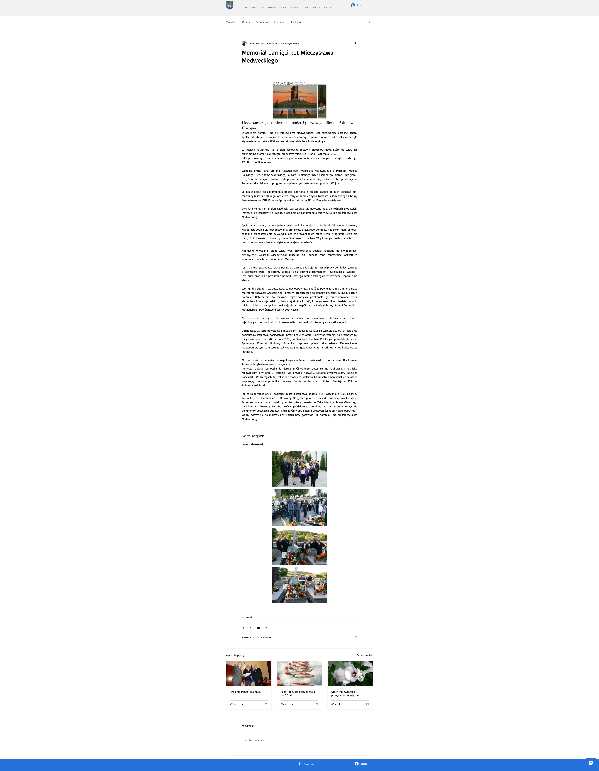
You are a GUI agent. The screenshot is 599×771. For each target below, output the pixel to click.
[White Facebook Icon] (300, 764)
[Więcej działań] (355, 43)
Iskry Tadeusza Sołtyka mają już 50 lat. (298, 693)
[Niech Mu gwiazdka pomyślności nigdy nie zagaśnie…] (350, 673)
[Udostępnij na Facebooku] (243, 627)
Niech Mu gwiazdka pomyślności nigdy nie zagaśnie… (345, 693)
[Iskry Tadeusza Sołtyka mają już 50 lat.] (299, 673)
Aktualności (262, 21)
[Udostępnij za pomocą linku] (266, 627)
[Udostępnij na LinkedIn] (258, 627)
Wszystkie (231, 21)
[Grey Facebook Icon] (370, 5)
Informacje (279, 21)
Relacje (246, 21)
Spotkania (296, 21)
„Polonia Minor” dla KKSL (245, 691)
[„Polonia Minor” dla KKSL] (248, 673)
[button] (368, 22)
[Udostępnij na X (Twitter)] (250, 627)
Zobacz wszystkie (365, 655)
